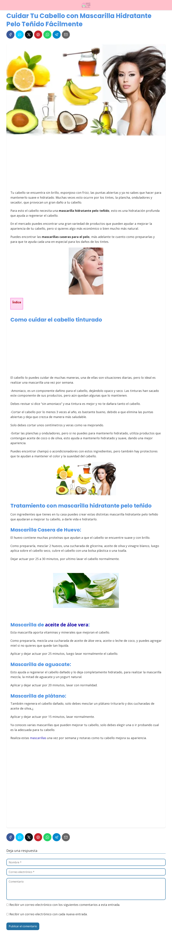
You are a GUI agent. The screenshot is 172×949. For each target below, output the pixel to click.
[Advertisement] (85, 164)
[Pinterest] (38, 35)
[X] (29, 35)
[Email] (66, 35)
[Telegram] (57, 35)
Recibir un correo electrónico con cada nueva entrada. (48, 914)
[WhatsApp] (47, 35)
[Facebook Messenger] (20, 35)
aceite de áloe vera (66, 624)
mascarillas (38, 738)
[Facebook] (10, 35)
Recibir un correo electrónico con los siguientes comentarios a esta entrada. (64, 905)
